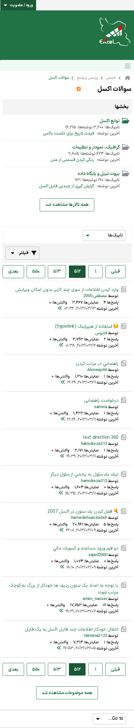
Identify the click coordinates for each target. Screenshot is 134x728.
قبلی (115, 271)
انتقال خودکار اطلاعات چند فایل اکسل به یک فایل (71, 629)
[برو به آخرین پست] (60, 309)
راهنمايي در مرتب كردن (97, 363)
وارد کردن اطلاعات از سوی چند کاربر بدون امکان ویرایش (66, 289)
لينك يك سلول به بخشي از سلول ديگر (84, 474)
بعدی (13, 271)
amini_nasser (95, 599)
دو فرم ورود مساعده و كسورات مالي (85, 548)
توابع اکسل (110, 121)
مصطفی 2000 (95, 296)
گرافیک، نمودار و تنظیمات (96, 147)
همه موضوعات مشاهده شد (67, 693)
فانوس (101, 333)
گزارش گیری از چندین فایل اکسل (66, 186)
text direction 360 (100, 437)
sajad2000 (97, 555)
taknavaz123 (95, 636)
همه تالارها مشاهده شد (66, 204)
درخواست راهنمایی (101, 400)
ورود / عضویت (21, 5)
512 (77, 271)
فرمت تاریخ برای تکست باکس (68, 133)
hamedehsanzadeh (89, 518)
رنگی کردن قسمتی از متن (72, 160)
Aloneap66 (97, 370)
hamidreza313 (94, 444)
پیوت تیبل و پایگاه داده (99, 173)
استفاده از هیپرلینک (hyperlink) (83, 326)
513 (56, 271)
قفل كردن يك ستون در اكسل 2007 (79, 511)
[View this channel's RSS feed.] (79, 89)
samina (100, 407)
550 (36, 271)
